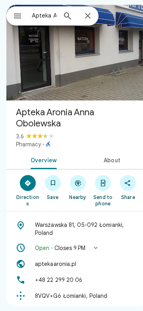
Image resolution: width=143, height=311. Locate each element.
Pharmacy (28, 144)
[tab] (42, 159)
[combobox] (44, 15)
